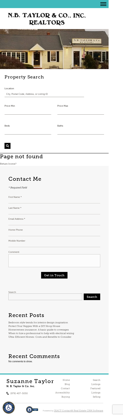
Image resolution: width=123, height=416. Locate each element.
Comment (13, 251)
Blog (67, 384)
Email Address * (16, 218)
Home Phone (15, 229)
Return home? (8, 163)
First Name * (15, 196)
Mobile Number (16, 240)
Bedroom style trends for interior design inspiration (38, 322)
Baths (60, 125)
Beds (7, 125)
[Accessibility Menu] (8, 407)
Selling (96, 396)
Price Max (62, 105)
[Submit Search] (7, 146)
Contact (65, 388)
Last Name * (14, 207)
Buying (66, 396)
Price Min (9, 105)
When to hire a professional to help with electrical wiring (41, 333)
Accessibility (62, 392)
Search (12, 292)
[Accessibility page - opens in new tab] (32, 411)
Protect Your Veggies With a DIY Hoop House (34, 326)
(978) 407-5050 (19, 393)
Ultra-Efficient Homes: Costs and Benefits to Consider (39, 336)
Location (9, 88)
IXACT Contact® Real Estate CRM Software (78, 410)
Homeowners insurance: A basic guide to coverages (38, 329)
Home (66, 380)
